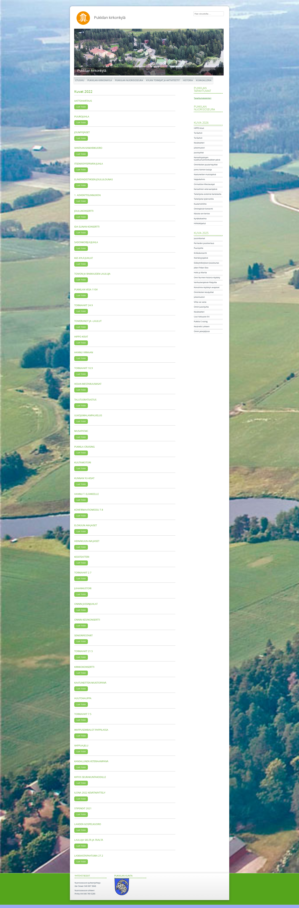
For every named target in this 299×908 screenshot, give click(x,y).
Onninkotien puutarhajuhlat (206, 165)
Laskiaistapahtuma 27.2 (88, 855)
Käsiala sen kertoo (202, 214)
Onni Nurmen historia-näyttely (207, 278)
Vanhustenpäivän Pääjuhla (205, 282)
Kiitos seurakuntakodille (90, 777)
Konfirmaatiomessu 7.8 (88, 509)
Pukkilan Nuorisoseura (129, 80)
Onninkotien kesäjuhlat (204, 292)
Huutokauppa (82, 698)
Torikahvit (198, 133)
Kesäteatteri (81, 557)
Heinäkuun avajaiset (86, 541)
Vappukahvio (199, 179)
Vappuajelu (81, 745)
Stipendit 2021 (83, 808)
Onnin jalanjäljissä (202, 331)
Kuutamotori (82, 462)
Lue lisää (81, 106)
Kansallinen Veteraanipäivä (91, 761)
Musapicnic (81, 431)
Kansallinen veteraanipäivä (205, 189)
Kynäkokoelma (200, 219)
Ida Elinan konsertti (87, 226)
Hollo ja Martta (200, 273)
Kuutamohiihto (200, 204)
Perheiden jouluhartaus (204, 243)
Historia (188, 80)
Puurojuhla (81, 116)
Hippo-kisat (81, 336)
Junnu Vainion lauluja (203, 170)
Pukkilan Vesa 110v (86, 289)
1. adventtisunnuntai (87, 195)
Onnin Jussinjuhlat (86, 604)
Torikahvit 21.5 (83, 651)
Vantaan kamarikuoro (88, 148)
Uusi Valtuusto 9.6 (201, 317)
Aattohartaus (83, 101)
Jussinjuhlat (199, 153)
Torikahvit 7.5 (82, 714)
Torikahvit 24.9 (83, 305)
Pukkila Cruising (84, 446)
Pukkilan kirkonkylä (110, 17)
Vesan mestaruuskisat (87, 384)
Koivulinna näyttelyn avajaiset (206, 287)
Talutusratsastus (85, 399)
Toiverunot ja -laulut (88, 321)
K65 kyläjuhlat (83, 258)
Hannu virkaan (83, 352)
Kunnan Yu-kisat (84, 478)
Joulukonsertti (83, 211)
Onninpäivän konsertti (203, 209)
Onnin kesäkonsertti (87, 619)
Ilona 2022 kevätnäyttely (89, 792)
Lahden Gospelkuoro (87, 824)
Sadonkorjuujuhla (86, 242)
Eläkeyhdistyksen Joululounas (93, 179)
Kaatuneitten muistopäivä (90, 682)
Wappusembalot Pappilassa (91, 729)
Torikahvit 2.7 (82, 572)
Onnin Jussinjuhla (201, 307)
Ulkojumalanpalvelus (88, 415)
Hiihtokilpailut (200, 223)
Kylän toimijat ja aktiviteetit (163, 80)
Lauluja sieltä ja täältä (88, 840)
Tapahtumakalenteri (202, 98)
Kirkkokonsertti (84, 667)
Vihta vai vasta (200, 302)
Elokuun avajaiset (85, 525)
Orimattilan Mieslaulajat (204, 184)
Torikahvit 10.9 (83, 368)
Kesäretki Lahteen (201, 326)
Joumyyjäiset (82, 132)
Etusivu (79, 80)
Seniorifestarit (83, 635)
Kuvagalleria (203, 80)
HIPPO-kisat (199, 128)
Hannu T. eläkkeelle (86, 494)
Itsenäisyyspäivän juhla (88, 163)
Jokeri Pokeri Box (201, 268)
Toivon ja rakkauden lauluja (92, 273)
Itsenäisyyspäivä (201, 258)
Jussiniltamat (199, 238)
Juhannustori (82, 588)
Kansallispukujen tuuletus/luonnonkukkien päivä (207, 158)
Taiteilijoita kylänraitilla (204, 199)
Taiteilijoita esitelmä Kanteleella (207, 194)
